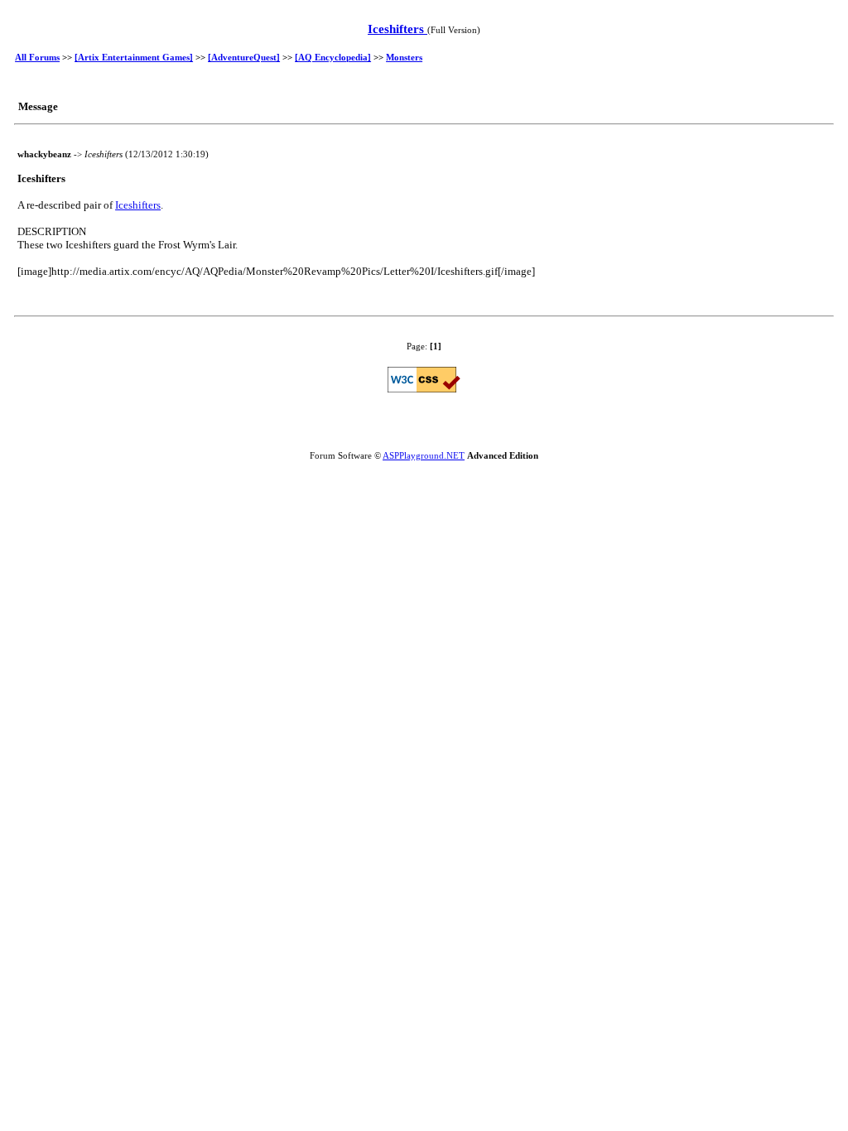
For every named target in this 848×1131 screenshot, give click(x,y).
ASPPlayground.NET (424, 455)
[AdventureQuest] (244, 57)
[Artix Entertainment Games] (134, 57)
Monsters (404, 57)
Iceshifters (397, 29)
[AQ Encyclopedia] (333, 57)
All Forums (37, 57)
